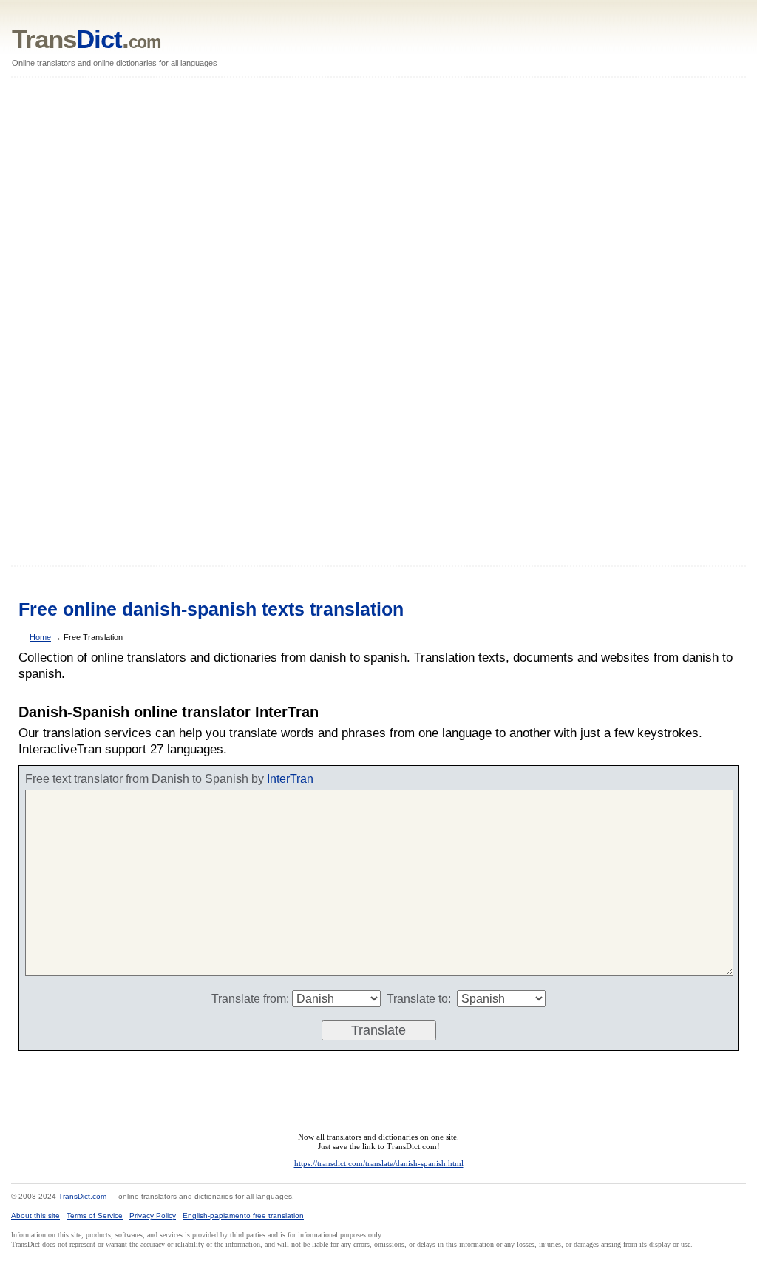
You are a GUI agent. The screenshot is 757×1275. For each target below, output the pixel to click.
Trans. (86, 38)
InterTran (290, 779)
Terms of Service (95, 1215)
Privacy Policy (152, 1215)
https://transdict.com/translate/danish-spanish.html (379, 1163)
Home (40, 637)
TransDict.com (82, 1196)
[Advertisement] (378, 323)
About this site (35, 1215)
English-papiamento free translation (243, 1215)
